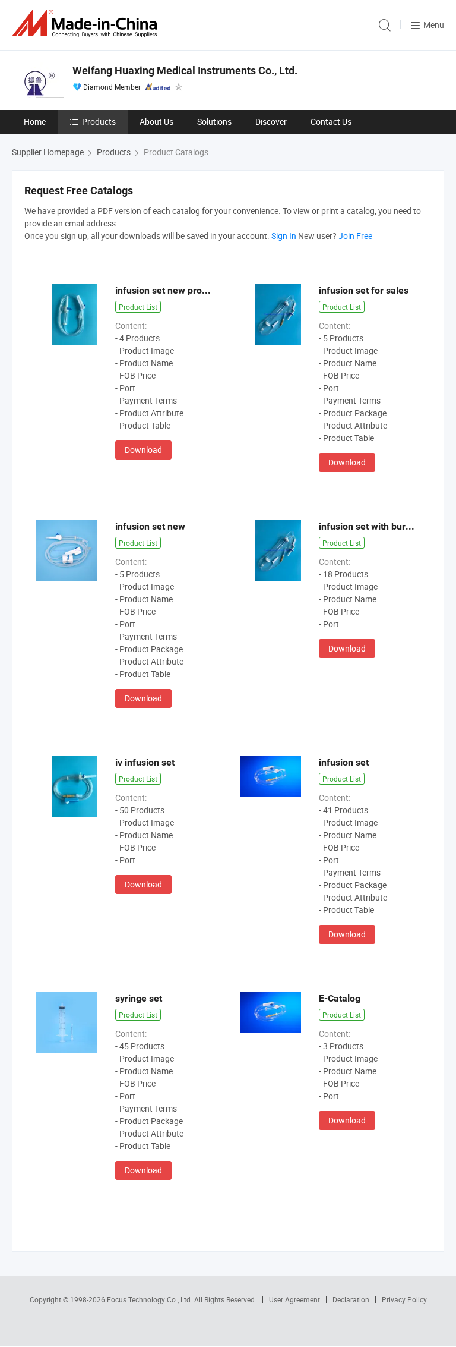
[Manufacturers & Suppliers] (87, 23)
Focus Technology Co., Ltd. (150, 1299)
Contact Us (331, 121)
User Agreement (294, 1299)
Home (35, 121)
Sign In (283, 235)
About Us (156, 121)
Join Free (355, 235)
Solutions (214, 121)
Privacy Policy (404, 1299)
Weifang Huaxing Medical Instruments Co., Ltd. (184, 70)
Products (99, 121)
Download (143, 449)
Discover (271, 121)
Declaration (350, 1299)
